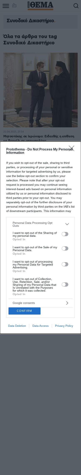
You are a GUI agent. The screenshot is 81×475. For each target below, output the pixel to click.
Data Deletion (17, 325)
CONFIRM (24, 310)
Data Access (40, 325)
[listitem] (40, 224)
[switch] (65, 234)
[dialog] (40, 238)
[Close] (73, 150)
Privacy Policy (64, 325)
